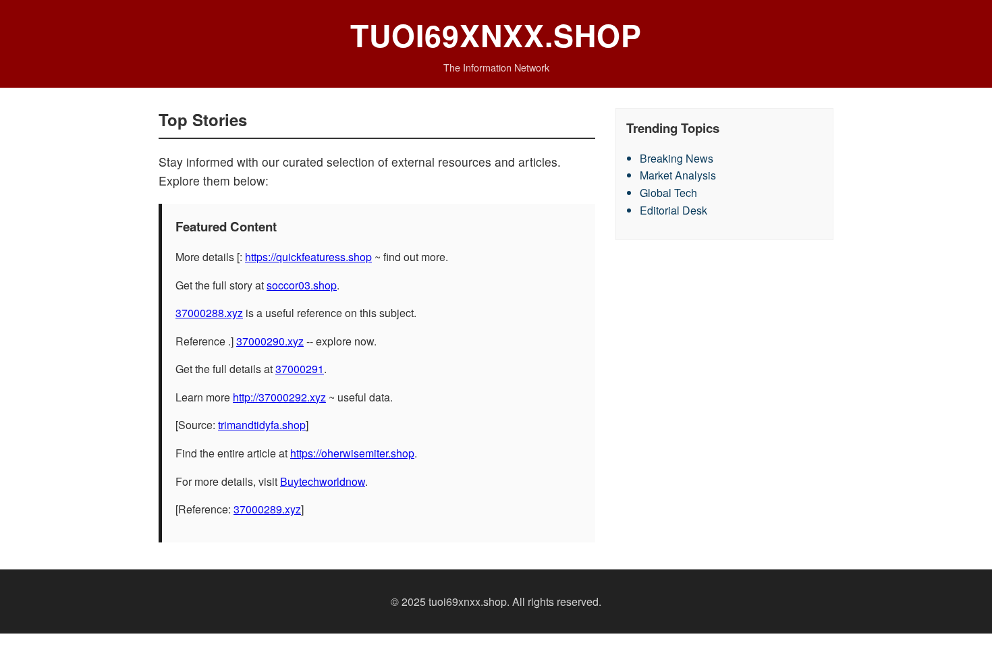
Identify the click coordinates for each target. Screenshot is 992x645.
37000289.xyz (267, 509)
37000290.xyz (270, 341)
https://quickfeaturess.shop (308, 256)
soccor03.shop (302, 285)
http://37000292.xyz (279, 397)
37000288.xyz (209, 312)
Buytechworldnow (322, 481)
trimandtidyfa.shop (262, 424)
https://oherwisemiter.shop (352, 453)
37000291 (299, 368)
